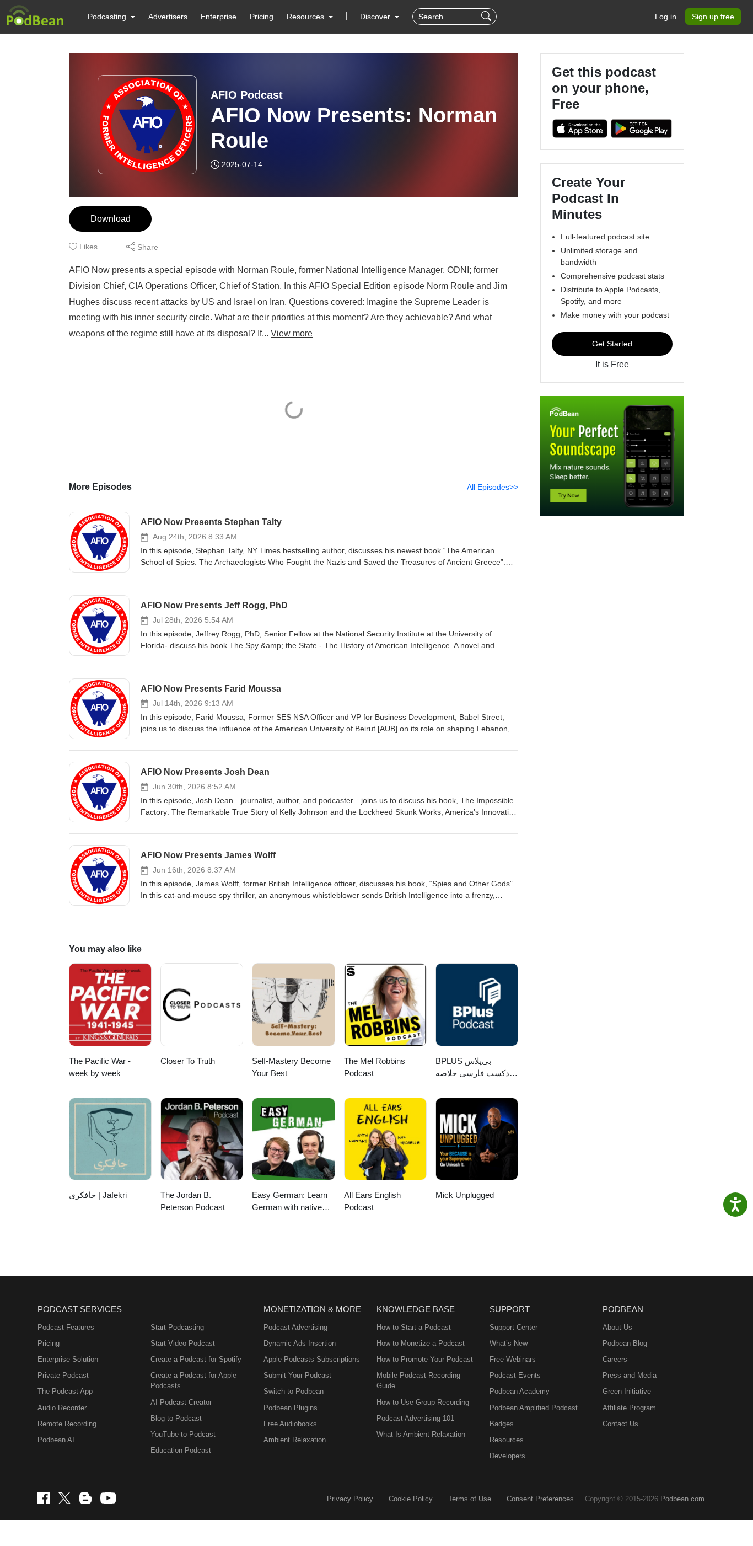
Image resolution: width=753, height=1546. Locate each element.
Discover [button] (376, 16)
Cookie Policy (411, 1499)
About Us (617, 1327)
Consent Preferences (540, 1499)
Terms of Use (469, 1499)
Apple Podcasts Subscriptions (311, 1359)
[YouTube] (108, 1498)
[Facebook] (43, 1498)
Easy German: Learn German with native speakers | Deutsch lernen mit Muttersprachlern (289, 1202)
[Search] (487, 16)
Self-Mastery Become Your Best (291, 1067)
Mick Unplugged (464, 1195)
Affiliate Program (629, 1408)
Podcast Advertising (295, 1327)
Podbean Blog (625, 1343)
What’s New (509, 1343)
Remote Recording (66, 1424)
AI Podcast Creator (181, 1402)
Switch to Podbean (293, 1391)
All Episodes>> (492, 487)
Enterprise (218, 16)
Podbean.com (682, 1499)
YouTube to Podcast (183, 1434)
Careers (615, 1359)
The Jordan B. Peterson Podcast (192, 1201)
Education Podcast (180, 1450)
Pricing (261, 16)
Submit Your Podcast (297, 1375)
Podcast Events (515, 1375)
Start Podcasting (177, 1327)
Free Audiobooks (290, 1424)
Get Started (612, 343)
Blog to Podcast (176, 1418)
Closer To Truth (187, 1061)
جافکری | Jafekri (98, 1195)
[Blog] (85, 1498)
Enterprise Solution (67, 1359)
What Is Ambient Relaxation (420, 1434)
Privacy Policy (350, 1499)
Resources (507, 1440)
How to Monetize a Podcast (420, 1343)
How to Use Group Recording (422, 1402)
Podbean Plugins (290, 1408)
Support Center (513, 1327)
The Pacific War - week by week (100, 1067)
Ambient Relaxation (294, 1440)
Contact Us (620, 1424)
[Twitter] (64, 1498)
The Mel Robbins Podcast (374, 1067)
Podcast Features (65, 1327)
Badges (502, 1424)
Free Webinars (513, 1359)
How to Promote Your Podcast (424, 1359)
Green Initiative (627, 1391)
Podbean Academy (520, 1391)
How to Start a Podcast (413, 1327)
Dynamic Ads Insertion (299, 1343)
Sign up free (713, 16)
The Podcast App (65, 1391)
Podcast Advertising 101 (415, 1418)
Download (110, 218)
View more (292, 333)
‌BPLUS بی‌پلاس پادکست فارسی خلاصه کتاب (474, 1068)
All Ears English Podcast (372, 1201)
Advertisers (167, 16)
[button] (111, 16)
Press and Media (630, 1375)
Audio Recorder (62, 1408)
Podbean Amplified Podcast (534, 1408)
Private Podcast (63, 1375)
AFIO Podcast (247, 95)
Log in (665, 16)
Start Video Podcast (182, 1343)
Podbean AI (55, 1440)
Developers (507, 1456)
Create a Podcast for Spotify (195, 1359)
